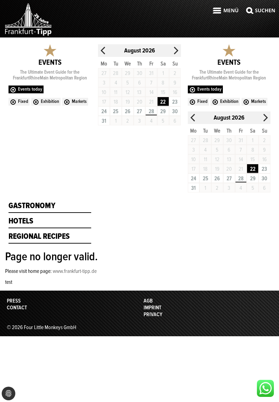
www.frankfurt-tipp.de (75, 271)
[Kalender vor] (176, 50)
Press (14, 300)
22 (163, 101)
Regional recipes (39, 236)
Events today (30, 89)
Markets (79, 101)
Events (50, 62)
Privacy (153, 314)
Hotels (21, 221)
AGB (148, 300)
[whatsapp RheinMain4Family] (265, 388)
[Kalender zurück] (103, 50)
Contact (17, 307)
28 (151, 111)
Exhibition (50, 101)
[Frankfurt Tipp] (28, 35)
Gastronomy (32, 206)
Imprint (152, 307)
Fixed (23, 101)
